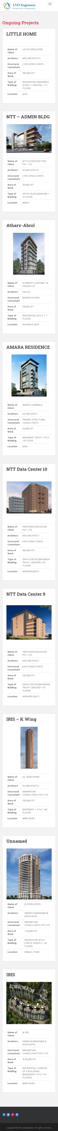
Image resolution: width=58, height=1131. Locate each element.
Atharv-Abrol (20, 225)
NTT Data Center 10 (26, 469)
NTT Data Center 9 (25, 594)
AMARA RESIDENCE (28, 347)
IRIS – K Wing (21, 719)
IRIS (10, 975)
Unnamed (16, 841)
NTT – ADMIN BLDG (28, 117)
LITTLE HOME (21, 34)
